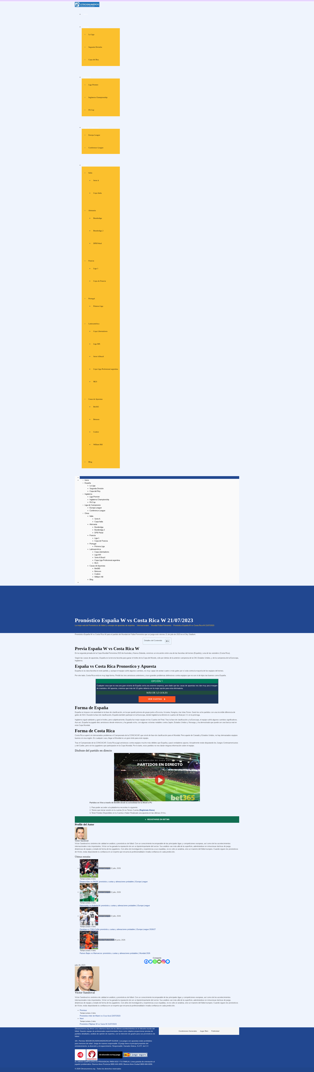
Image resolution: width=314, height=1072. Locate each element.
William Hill (98, 444)
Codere (96, 432)
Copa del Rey (93, 60)
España (86, 27)
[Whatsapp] (155, 961)
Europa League (94, 135)
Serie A (96, 180)
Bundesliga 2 (98, 231)
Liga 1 (95, 268)
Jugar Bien (204, 1031)
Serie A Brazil (98, 356)
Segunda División (95, 47)
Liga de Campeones (91, 127)
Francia (91, 261)
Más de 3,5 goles (157, 692)
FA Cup (91, 110)
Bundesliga (97, 218)
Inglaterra (87, 77)
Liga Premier (93, 85)
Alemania (92, 210)
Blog (90, 462)
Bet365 (96, 407)
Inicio (86, 14)
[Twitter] (150, 961)
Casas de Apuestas (95, 399)
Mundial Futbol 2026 (106, 940)
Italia (90, 173)
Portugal (91, 299)
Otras (86, 165)
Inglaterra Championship (97, 97)
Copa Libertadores (100, 331)
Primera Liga (98, 306)
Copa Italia (97, 193)
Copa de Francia (99, 281)
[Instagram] (163, 961)
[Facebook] (146, 961)
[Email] (159, 961)
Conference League (95, 148)
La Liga (91, 34)
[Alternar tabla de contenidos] (166, 641)
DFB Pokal (97, 243)
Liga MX (96, 344)
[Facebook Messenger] (168, 961)
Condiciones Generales (188, 1031)
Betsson (96, 419)
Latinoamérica (93, 324)
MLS (95, 382)
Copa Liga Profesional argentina (105, 369)
